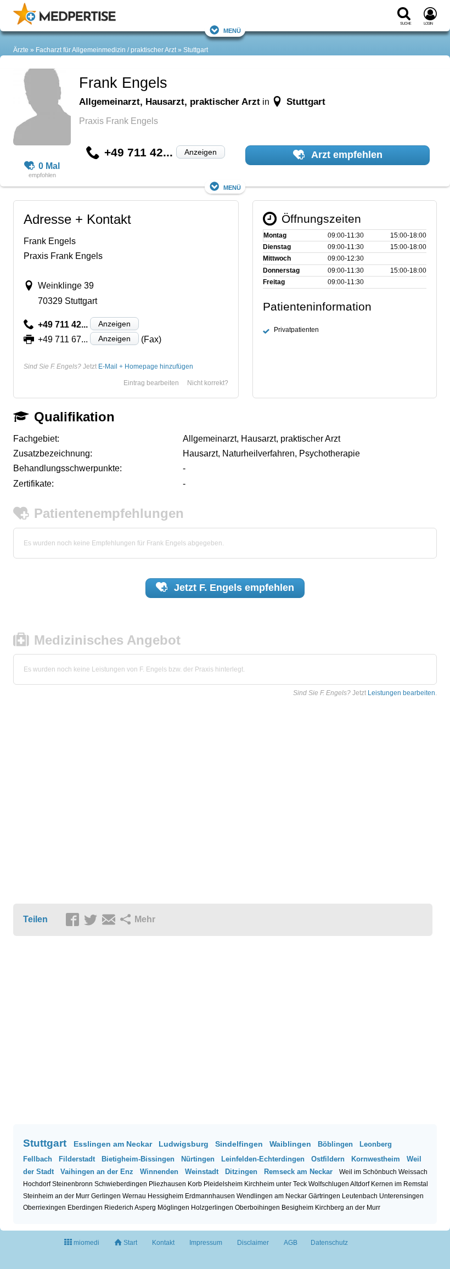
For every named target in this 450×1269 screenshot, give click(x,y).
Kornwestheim (375, 1159)
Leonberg (375, 1144)
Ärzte (21, 50)
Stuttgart (195, 50)
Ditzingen (241, 1172)
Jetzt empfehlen (232, 587)
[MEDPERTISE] (64, 22)
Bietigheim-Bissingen (138, 1159)
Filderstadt (77, 1159)
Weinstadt (201, 1172)
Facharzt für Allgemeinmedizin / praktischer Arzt (106, 50)
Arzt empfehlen (346, 154)
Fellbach (37, 1159)
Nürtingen (198, 1159)
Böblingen (335, 1144)
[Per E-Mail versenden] (110, 920)
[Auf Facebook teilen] (74, 920)
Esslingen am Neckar (113, 1144)
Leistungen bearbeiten (401, 693)
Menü (232, 30)
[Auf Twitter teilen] (92, 920)
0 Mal (49, 166)
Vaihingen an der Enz (96, 1172)
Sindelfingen (239, 1144)
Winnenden (159, 1172)
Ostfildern (328, 1159)
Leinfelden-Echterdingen (263, 1159)
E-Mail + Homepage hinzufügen (145, 366)
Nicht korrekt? (207, 383)
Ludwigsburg (184, 1144)
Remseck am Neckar (298, 1172)
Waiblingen (290, 1144)
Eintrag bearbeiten (151, 383)
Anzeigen (200, 152)
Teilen (35, 919)
